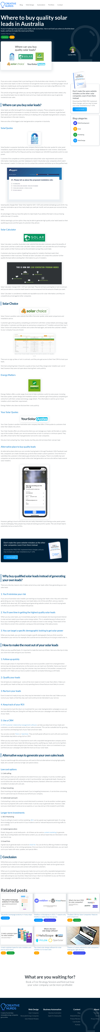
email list (32, 845)
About (97, 1016)
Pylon (17, 734)
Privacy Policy (95, 1019)
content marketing (50, 832)
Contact (60, 5)
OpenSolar (24, 734)
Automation (41, 5)
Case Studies (76, 1022)
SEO (32, 820)
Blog (21, 5)
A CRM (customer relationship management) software (19, 725)
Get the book (10, 557)
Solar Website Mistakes (32, 1019)
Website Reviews (75, 1016)
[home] (8, 5)
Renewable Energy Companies (30, 1016)
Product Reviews (75, 1019)
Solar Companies (34, 1013)
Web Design (30, 5)
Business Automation (55, 1013)
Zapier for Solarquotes (54, 1016)
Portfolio (51, 5)
